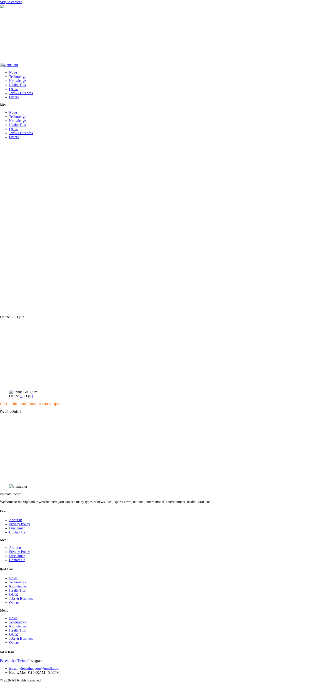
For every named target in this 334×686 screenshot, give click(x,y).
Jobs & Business (21, 93)
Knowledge (17, 81)
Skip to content (11, 2)
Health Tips (17, 85)
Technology (17, 77)
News (13, 72)
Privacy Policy (19, 524)
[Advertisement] (167, 227)
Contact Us (17, 532)
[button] (167, 105)
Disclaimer (17, 528)
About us (15, 520)
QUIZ (13, 89)
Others (14, 97)
